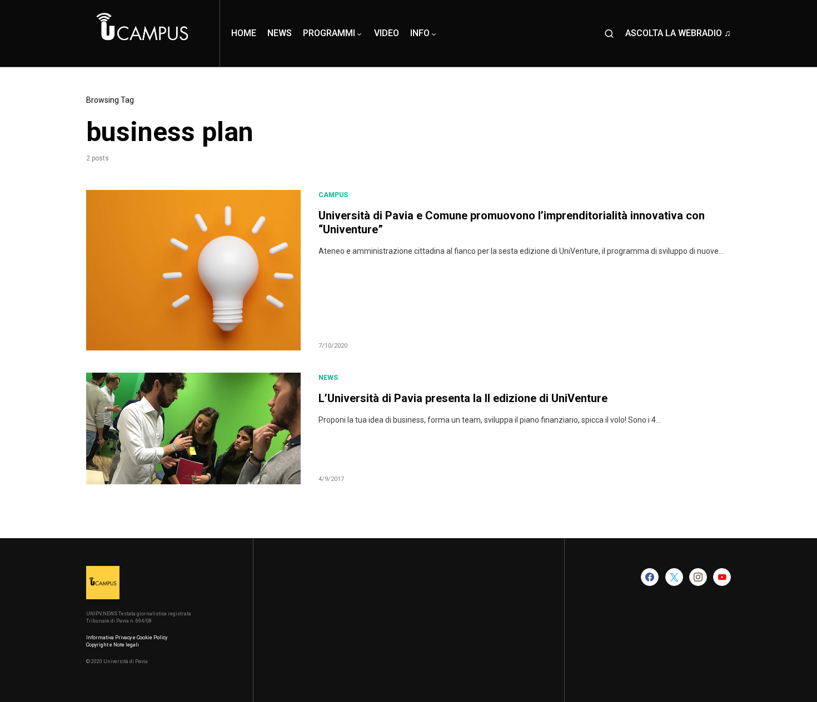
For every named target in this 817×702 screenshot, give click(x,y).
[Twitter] (674, 577)
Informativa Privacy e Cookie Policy (126, 637)
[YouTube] (722, 577)
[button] (609, 33)
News (328, 378)
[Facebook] (650, 577)
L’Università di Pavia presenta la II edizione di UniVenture (462, 398)
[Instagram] (698, 577)
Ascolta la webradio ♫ (678, 33)
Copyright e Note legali (112, 645)
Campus (333, 195)
